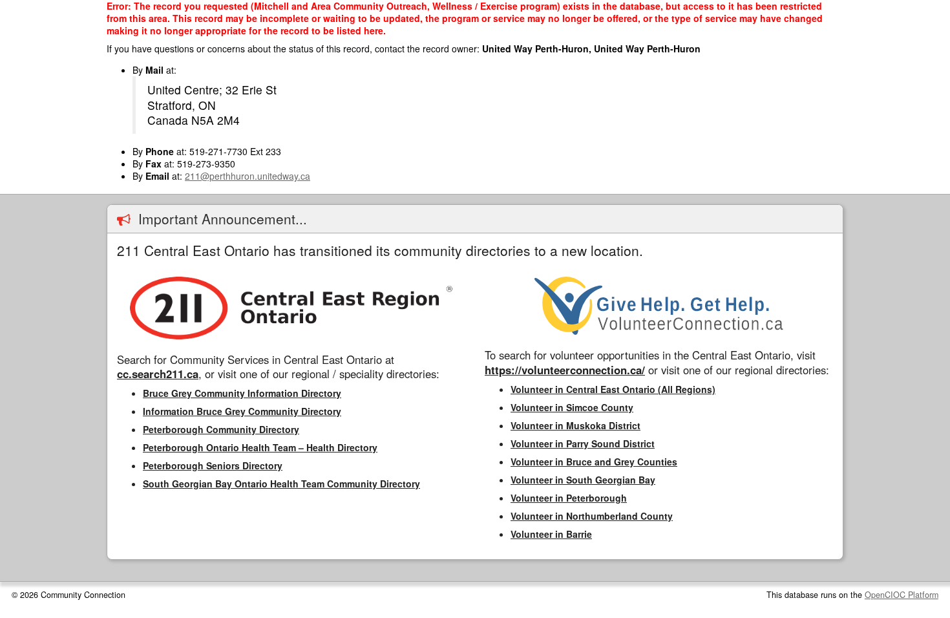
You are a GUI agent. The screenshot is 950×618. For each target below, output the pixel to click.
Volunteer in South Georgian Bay (583, 479)
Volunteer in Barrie (551, 533)
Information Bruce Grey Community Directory (242, 411)
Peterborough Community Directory (221, 429)
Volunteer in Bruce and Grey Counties (594, 461)
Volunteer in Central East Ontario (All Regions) (613, 389)
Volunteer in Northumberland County (592, 515)
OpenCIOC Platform (901, 595)
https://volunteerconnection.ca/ (565, 370)
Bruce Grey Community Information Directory (242, 393)
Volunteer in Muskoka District (575, 425)
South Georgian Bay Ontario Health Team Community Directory (281, 483)
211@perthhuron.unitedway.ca (247, 175)
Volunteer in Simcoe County (572, 407)
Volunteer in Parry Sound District (583, 443)
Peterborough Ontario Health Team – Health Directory (260, 447)
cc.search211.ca (157, 373)
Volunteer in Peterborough (569, 497)
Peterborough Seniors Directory (212, 465)
